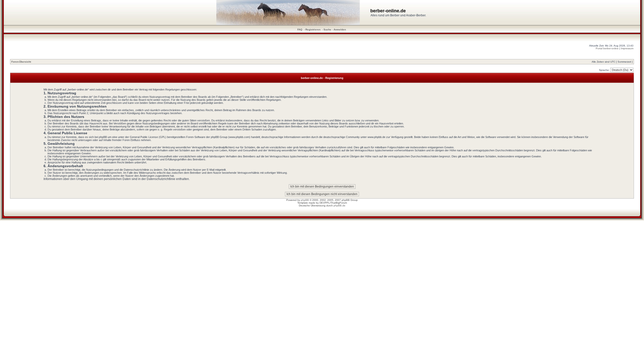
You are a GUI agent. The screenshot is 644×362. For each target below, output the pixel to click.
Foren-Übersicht (21, 61)
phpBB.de (339, 205)
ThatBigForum (339, 202)
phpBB (305, 200)
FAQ (299, 29)
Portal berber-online (607, 48)
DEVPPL (324, 202)
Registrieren (312, 29)
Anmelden (340, 29)
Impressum (627, 48)
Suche (327, 29)
